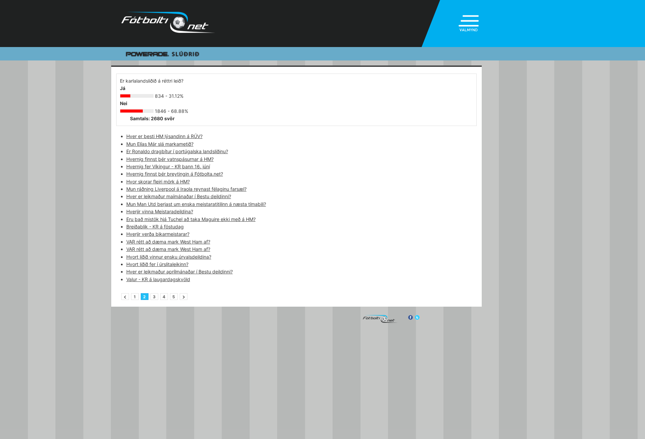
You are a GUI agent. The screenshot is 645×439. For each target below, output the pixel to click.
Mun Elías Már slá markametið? (160, 144)
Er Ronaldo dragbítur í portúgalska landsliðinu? (177, 151)
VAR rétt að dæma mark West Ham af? (168, 242)
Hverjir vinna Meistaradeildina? (159, 211)
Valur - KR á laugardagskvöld (158, 279)
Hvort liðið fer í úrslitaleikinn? (157, 264)
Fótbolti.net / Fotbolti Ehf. (168, 24)
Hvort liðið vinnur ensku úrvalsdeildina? (168, 257)
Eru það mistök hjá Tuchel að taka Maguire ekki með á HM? (191, 219)
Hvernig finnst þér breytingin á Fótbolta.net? (174, 174)
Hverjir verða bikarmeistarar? (157, 234)
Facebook (410, 317)
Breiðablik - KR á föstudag (155, 226)
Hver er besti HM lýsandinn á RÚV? (164, 136)
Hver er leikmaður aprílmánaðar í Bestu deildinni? (179, 271)
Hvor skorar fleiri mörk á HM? (158, 181)
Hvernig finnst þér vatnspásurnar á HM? (170, 159)
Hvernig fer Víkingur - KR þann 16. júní (168, 166)
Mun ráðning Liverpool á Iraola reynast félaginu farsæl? (186, 189)
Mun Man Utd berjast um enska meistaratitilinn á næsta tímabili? (196, 204)
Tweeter (417, 317)
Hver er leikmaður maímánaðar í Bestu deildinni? (178, 196)
